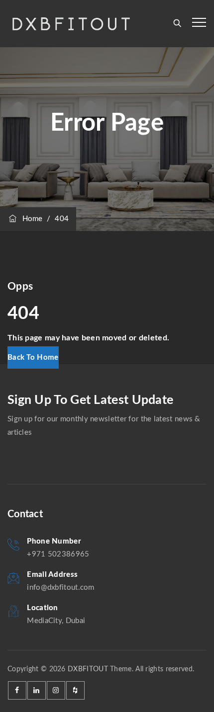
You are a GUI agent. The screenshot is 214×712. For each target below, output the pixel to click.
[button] (33, 357)
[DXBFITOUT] (70, 23)
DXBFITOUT (88, 669)
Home (30, 219)
